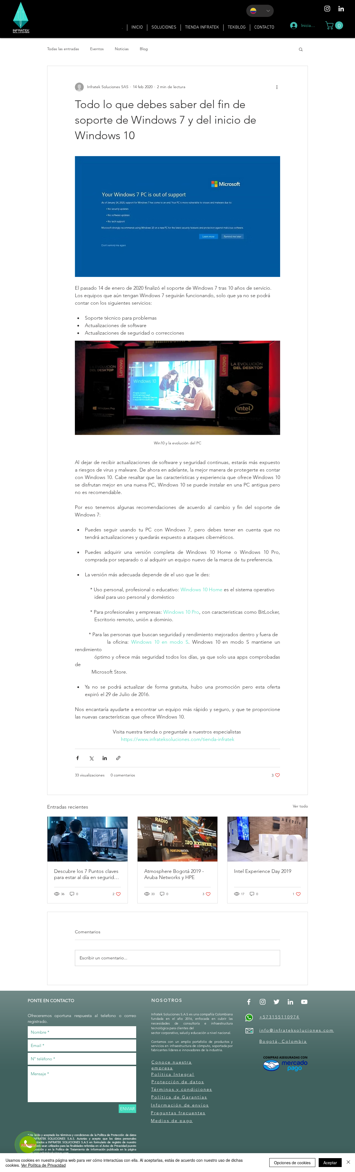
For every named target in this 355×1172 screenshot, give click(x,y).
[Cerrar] (348, 1163)
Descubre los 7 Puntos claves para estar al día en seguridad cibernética (87, 874)
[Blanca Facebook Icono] (249, 1002)
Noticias (122, 48)
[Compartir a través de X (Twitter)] (91, 758)
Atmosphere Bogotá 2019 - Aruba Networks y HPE (174, 874)
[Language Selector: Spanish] (260, 11)
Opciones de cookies (292, 1162)
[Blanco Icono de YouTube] (304, 1002)
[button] (164, 27)
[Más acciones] (276, 87)
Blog (144, 48)
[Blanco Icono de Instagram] (327, 8)
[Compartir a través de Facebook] (77, 758)
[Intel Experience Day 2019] (267, 839)
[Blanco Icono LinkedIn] (341, 8)
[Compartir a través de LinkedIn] (104, 758)
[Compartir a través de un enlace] (118, 758)
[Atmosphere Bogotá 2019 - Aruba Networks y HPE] (178, 839)
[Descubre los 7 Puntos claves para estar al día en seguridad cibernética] (87, 839)
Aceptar (330, 1162)
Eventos (97, 48)
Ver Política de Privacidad (43, 1165)
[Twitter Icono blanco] (276, 1002)
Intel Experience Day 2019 (262, 871)
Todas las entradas (63, 48)
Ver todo (300, 806)
